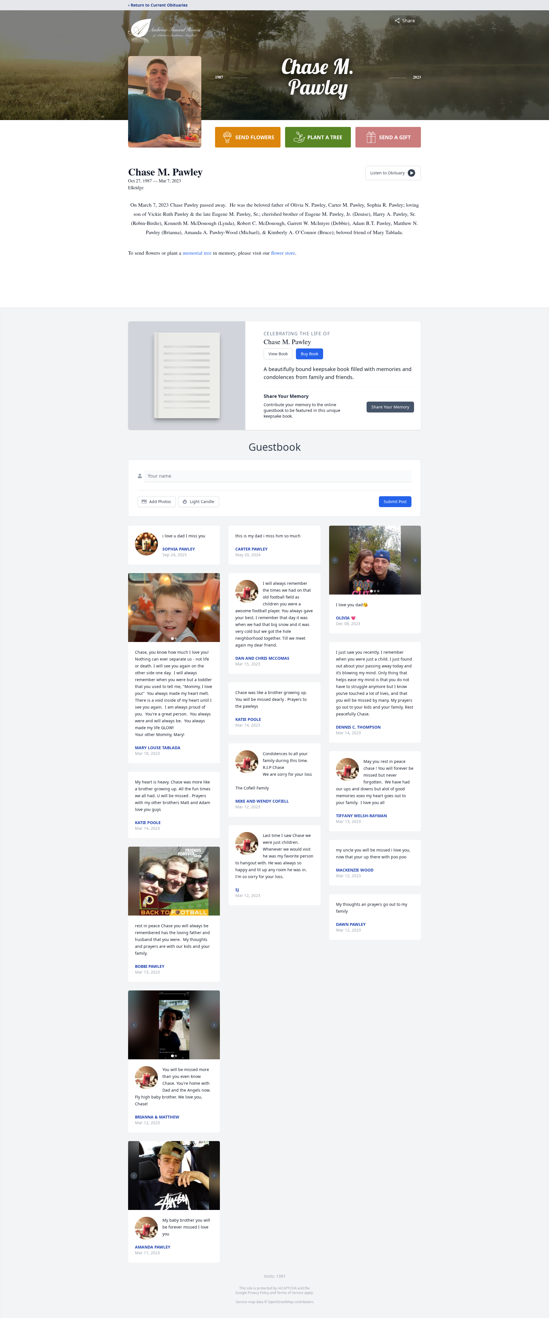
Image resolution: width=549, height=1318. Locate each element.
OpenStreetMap (280, 1301)
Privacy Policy (258, 1292)
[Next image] (214, 607)
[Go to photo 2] (176, 638)
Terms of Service (290, 1292)
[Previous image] (133, 607)
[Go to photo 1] (172, 638)
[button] (174, 607)
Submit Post (395, 501)
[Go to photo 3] (177, 1206)
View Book (278, 353)
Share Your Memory (390, 407)
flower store (283, 252)
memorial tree (197, 252)
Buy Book (309, 353)
